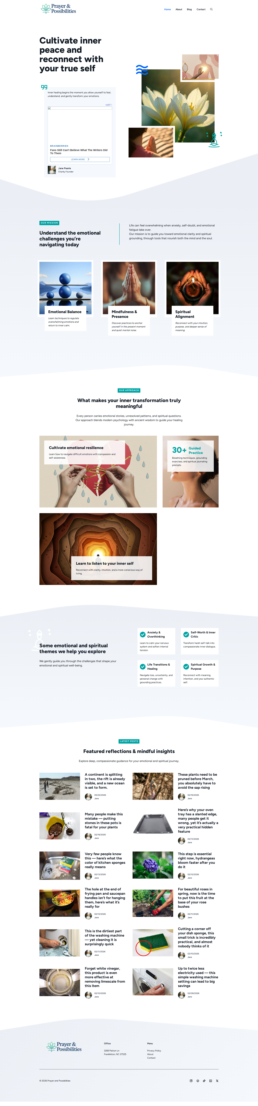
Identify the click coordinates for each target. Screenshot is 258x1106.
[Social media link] (191, 1080)
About (179, 9)
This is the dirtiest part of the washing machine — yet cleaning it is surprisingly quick (104, 937)
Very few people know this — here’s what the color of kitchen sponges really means (105, 860)
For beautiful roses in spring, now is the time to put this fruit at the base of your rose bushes (196, 898)
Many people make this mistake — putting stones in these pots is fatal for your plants (104, 820)
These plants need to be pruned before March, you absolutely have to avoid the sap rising (197, 781)
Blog (189, 9)
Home (167, 9)
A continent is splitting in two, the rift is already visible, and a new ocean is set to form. (105, 781)
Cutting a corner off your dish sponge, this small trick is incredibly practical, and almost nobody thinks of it (197, 937)
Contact (201, 9)
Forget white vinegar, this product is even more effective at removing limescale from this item (105, 977)
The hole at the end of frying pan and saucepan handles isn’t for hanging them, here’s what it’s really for (105, 898)
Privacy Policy (154, 1050)
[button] (211, 9)
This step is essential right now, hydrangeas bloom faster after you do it (196, 860)
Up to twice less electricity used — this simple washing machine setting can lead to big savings (198, 977)
